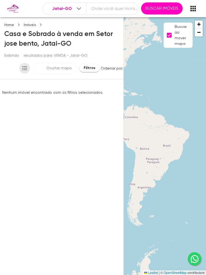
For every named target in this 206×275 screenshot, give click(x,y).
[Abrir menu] (193, 8)
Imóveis (30, 25)
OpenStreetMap (175, 272)
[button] (199, 24)
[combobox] (67, 9)
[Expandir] (79, 8)
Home (9, 25)
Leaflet (152, 272)
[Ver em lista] (24, 68)
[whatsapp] (194, 259)
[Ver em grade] (10, 68)
